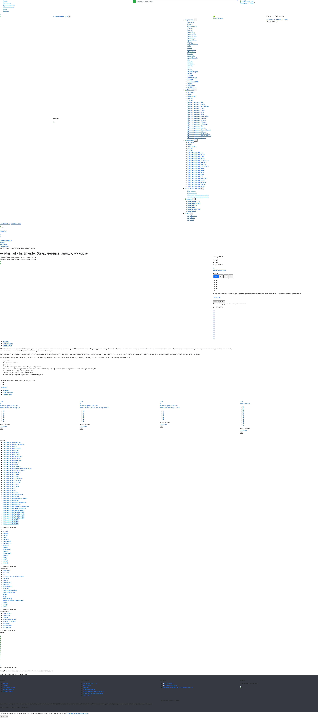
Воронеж (196, 699)
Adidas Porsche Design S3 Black (170, 408)
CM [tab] (231, 276)
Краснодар (189, 699)
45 (3, 421)
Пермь (201, 699)
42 (3, 415)
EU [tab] (221, 276)
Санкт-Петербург (180, 697)
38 (243, 413)
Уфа (164, 697)
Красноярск (223, 697)
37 (243, 411)
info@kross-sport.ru (248, 1)
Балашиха (171, 693)
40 (3, 411)
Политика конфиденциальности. (77, 713)
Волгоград (207, 699)
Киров (192, 695)
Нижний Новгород (206, 697)
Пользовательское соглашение (93, 693)
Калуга (196, 695)
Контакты (6, 11)
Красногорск (216, 693)
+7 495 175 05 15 (272, 19)
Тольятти (206, 695)
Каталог (5, 685)
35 (243, 407)
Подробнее (4, 426)
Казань (197, 697)
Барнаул (223, 693)
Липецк (211, 695)
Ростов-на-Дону (177, 699)
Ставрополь (218, 695)
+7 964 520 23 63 (282, 19)
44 (3, 419)
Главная (5, 683)
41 (3, 413)
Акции (5, 9)
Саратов (213, 699)
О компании (7, 3)
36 (243, 409)
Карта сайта (86, 695)
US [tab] (226, 276)
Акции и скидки (8, 691)
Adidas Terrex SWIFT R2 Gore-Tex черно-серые (94, 408)
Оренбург (225, 695)
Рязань (176, 695)
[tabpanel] (265, 285)
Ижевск (171, 695)
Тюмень (219, 699)
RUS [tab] (216, 276)
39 (243, 415)
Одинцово (208, 693)
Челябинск (215, 697)
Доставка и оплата (9, 5)
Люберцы (184, 693)
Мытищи (177, 693)
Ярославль (185, 695)
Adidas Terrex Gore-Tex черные (10, 408)
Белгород (166, 695)
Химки (189, 693)
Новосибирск (170, 697)
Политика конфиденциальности (93, 691)
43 (3, 417)
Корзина (220, 18)
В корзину (217, 297)
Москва (165, 693)
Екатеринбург (190, 697)
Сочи (169, 699)
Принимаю (4, 717)
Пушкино (195, 693)
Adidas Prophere (245, 404)
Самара (165, 699)
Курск (200, 695)
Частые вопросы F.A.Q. (90, 683)
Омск (183, 699)
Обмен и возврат (8, 7)
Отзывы (5, 1)
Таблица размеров (89, 689)
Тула (180, 695)
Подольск (201, 693)
